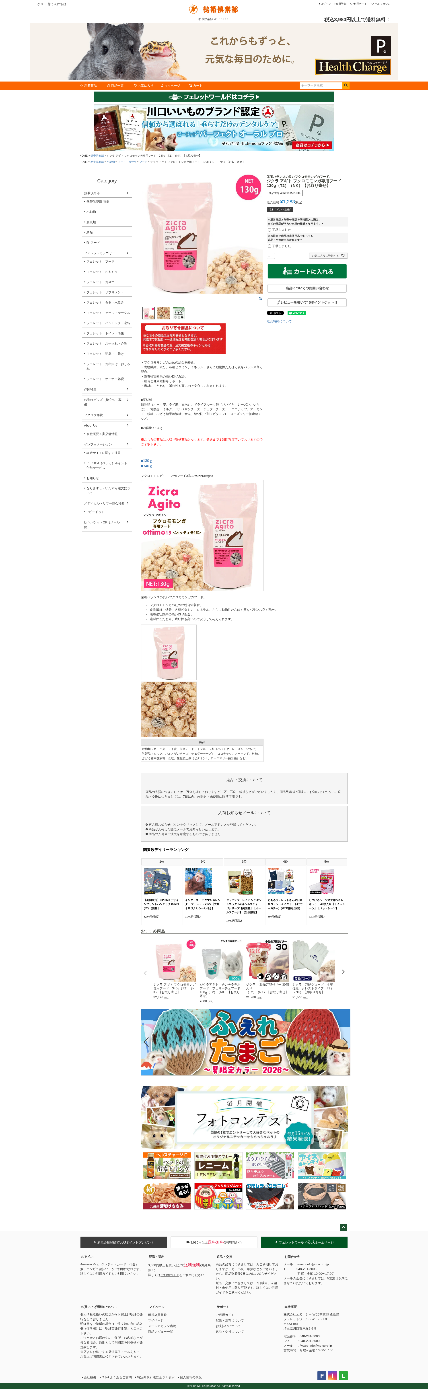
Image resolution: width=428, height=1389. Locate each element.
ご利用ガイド (359, 3)
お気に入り (145, 85)
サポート (223, 1307)
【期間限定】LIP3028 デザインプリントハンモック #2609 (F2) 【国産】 (161, 904)
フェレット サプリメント (105, 292)
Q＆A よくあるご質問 (117, 1377)
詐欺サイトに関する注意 (103, 453)
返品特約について (279, 321)
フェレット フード (100, 261)
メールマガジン (381, 3)
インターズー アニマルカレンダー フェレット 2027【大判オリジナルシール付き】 (202, 904)
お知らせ (92, 478)
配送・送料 (157, 1256)
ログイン (325, 3)
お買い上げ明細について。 (100, 1307)
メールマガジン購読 (162, 1326)
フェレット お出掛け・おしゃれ (108, 366)
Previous (145, 973)
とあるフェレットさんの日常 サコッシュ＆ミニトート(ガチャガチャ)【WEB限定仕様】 (285, 904)
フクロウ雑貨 (93, 415)
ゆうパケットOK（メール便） (102, 525)
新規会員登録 (157, 1315)
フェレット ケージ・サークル (108, 313)
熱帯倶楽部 (97, 155)
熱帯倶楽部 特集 (97, 201)
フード (143, 161)
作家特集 (90, 389)
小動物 (111, 161)
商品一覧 (117, 85)
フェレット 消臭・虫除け (105, 353)
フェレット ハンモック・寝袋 (108, 323)
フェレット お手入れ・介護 (106, 343)
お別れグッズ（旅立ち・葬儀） (102, 402)
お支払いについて (228, 1326)
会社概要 (290, 1307)
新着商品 (90, 85)
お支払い (87, 1256)
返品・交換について (230, 1331)
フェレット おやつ (100, 282)
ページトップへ (343, 1227)
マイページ (172, 85)
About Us (90, 425)
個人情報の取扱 (191, 1377)
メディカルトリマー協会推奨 (104, 503)
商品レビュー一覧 (160, 1331)
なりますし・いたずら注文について (108, 490)
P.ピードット (95, 512)
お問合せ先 (292, 1256)
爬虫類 (91, 222)
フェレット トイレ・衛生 (105, 333)
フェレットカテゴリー (99, 253)
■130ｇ (147, 461)
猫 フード (93, 242)
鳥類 (89, 232)
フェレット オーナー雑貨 (105, 379)
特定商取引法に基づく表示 (156, 1377)
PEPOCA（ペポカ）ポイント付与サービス (106, 465)
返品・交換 (224, 1256)
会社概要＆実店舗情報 (102, 434)
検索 (345, 85)
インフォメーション (98, 444)
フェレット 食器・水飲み (105, 302)
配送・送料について (230, 1320)
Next (343, 971)
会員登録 (341, 3)
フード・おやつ (127, 161)
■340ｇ (147, 466)
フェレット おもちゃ (102, 272)
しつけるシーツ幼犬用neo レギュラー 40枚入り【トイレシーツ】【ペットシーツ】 (327, 904)
